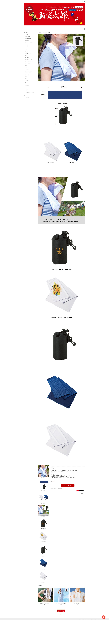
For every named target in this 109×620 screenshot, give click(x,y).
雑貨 (25, 78)
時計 (25, 55)
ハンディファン (27, 34)
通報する (82, 493)
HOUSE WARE (27, 36)
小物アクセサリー (28, 53)
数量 (51, 481)
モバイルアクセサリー (28, 61)
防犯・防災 (27, 47)
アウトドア (27, 57)
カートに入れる (68, 485)
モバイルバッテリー (28, 63)
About (27, 87)
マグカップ (27, 74)
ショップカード (27, 69)
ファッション (27, 51)
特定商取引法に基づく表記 (30, 92)
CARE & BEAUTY (28, 38)
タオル (26, 65)
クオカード (27, 67)
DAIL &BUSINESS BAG (29, 42)
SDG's (26, 76)
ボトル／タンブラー (28, 59)
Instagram (27, 97)
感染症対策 (27, 40)
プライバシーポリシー (29, 90)
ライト (26, 49)
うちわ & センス (27, 80)
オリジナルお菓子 (28, 72)
